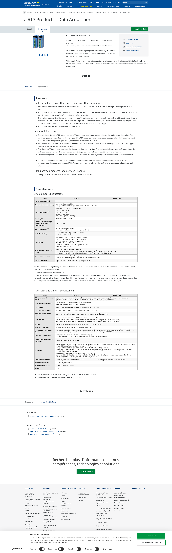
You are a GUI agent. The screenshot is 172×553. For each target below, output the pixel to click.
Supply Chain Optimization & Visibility (50, 516)
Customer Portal (132, 40)
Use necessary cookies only (151, 542)
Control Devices (61, 12)
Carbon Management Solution (49, 526)
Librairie (99, 6)
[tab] (28, 87)
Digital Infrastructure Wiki (104, 530)
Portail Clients (118, 503)
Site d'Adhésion (106, 2)
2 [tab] (45, 55)
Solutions (70, 6)
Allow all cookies (151, 536)
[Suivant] (47, 55)
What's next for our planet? (102, 494)
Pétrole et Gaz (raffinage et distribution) (32, 500)
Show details (107, 549)
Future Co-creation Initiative (102, 526)
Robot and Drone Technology (101, 514)
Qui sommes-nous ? (81, 2)
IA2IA (98, 505)
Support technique (132, 50)
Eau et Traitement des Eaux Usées (31, 528)
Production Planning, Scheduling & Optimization (49, 521)
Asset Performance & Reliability (49, 502)
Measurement (65, 498)
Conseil (63, 501)
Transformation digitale (103, 508)
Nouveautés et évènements (65, 2)
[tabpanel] (43, 42)
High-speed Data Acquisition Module (43, 431)
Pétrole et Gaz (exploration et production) (29, 494)
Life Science (64, 511)
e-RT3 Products (101, 12)
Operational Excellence (50, 506)
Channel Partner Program (119, 509)
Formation (64, 516)
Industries (59, 6)
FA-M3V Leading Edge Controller (42, 416)
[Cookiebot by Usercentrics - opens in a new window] (17, 549)
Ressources (82, 497)
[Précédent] (39, 55)
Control (51, 12)
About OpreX (100, 500)
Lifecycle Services (66, 508)
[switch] (61, 549)
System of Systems (102, 503)
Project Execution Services (66, 504)
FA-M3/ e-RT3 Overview (39, 429)
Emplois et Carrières (94, 2)
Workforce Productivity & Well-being (50, 494)
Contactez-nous (140, 6)
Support (127, 6)
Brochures (129, 43)
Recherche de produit (120, 500)
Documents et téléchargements (84, 494)
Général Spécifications (134, 47)
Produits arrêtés (65, 519)
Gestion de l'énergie (49, 530)
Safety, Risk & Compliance (47, 498)
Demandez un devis (140, 29)
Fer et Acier (28, 524)
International (116, 2)
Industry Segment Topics (104, 497)
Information (64, 493)
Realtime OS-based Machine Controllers (81, 12)
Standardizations (101, 522)
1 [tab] (42, 55)
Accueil (29, 12)
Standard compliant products (41, 434)
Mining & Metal (29, 516)
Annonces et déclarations (68, 514)
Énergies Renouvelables (32, 513)
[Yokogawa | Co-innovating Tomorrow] (32, 4)
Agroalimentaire (30, 519)
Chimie (27, 508)
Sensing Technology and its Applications (104, 519)
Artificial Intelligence (102, 511)
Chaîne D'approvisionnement (31, 504)
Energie (27, 511)
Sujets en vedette (113, 6)
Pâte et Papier (29, 521)
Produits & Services (85, 6)
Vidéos (81, 500)
